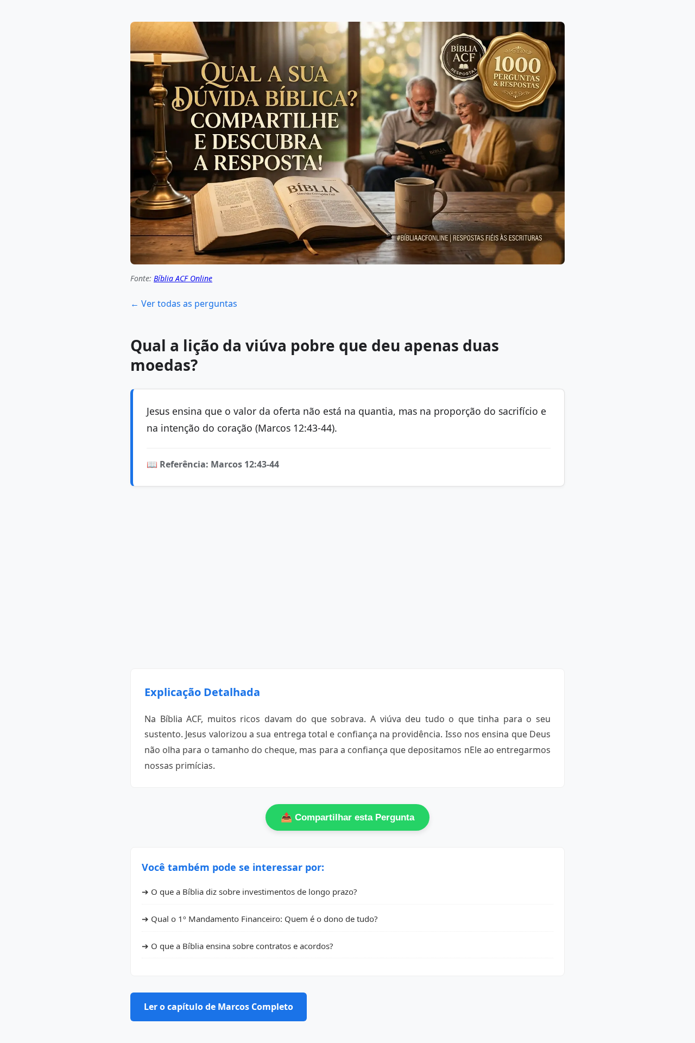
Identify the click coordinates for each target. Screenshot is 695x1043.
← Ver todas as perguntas (183, 303)
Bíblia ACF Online (183, 278)
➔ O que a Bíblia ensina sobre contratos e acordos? (237, 945)
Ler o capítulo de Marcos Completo (218, 1007)
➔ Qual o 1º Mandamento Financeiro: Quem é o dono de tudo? (260, 918)
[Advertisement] (347, 579)
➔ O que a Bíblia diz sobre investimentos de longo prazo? (249, 891)
